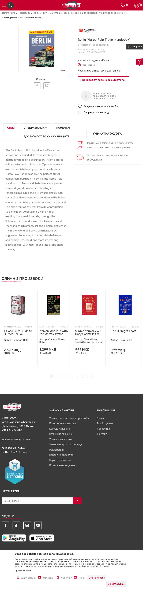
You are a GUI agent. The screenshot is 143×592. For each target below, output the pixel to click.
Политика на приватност (64, 423)
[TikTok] (16, 525)
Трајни (81, 578)
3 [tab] (61, 376)
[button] (109, 106)
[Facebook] (37, 86)
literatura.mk (9, 13)
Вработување (105, 423)
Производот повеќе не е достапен (103, 79)
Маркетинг (66, 578)
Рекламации (56, 449)
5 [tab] (71, 376)
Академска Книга (99, 60)
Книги (36, 13)
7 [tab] (81, 376)
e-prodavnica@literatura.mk (16, 439)
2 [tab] (56, 376)
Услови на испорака (60, 439)
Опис (11, 128)
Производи (24, 13)
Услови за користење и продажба (69, 418)
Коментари (64, 128)
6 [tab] (76, 376)
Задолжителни (28, 578)
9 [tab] (91, 376)
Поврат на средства (61, 455)
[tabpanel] (18, 328)
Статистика (48, 578)
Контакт (102, 434)
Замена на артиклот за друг (65, 444)
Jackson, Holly (21, 340)
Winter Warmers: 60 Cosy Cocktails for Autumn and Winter (88, 334)
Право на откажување (62, 465)
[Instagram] (27, 525)
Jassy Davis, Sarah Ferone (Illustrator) (89, 341)
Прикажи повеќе (23, 570)
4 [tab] (66, 376)
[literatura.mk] (71, 6)
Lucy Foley (126, 340)
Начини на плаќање (60, 434)
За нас (101, 418)
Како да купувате (59, 428)
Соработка (103, 428)
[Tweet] (47, 86)
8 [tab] (86, 376)
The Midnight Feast (123, 331)
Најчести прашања (60, 460)
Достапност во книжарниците (46, 136)
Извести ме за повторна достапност (100, 70)
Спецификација (35, 128)
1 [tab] (51, 376)
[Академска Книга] (87, 30)
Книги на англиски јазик (55, 13)
